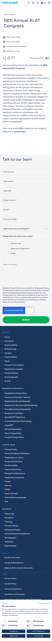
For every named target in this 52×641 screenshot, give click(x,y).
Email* (5, 206)
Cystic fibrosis (11, 493)
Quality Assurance (12, 557)
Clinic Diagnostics (12, 433)
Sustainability (10, 345)
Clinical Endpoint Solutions (16, 453)
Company (8, 341)
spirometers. (20, 131)
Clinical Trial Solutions (14, 473)
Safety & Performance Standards (18, 568)
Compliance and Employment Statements (22, 599)
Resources (9, 514)
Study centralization (13, 461)
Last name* (7, 177)
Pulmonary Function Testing (17, 397)
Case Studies (10, 546)
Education (9, 518)
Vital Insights (10, 357)
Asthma (8, 485)
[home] (10, 2)
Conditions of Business (14, 594)
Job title (6, 187)
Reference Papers (12, 530)
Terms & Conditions (13, 589)
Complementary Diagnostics (17, 409)
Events (7, 381)
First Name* (7, 168)
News (7, 361)
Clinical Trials (10, 449)
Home (7, 337)
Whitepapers (10, 538)
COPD (7, 489)
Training (8, 522)
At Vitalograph (11, 377)
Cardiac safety (11, 465)
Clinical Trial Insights (14, 365)
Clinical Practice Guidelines (17, 534)
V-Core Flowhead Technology (17, 421)
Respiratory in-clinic (13, 457)
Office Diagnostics (13, 429)
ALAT (31, 78)
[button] (6, 603)
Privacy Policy (19, 302)
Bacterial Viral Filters (13, 413)
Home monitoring (12, 469)
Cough (7, 481)
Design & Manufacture (13, 563)
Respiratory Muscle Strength (17, 401)
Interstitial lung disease (15, 497)
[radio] (26, 243)
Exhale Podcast (11, 373)
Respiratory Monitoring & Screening (20, 405)
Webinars (8, 542)
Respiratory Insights (13, 369)
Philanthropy (10, 349)
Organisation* (8, 196)
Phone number (8, 215)
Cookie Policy (10, 584)
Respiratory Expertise (14, 477)
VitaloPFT (8, 425)
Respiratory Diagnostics (15, 393)
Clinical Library (11, 526)
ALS (6, 501)
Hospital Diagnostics (14, 437)
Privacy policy (44, 603)
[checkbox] (26, 248)
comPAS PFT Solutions (14, 417)
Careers (8, 353)
